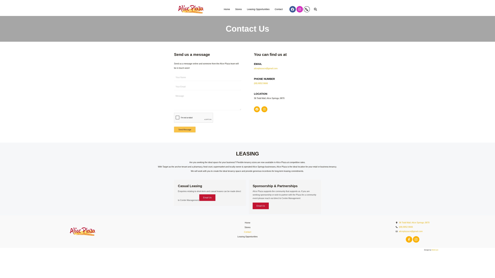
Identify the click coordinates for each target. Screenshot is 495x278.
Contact (279, 9)
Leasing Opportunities (258, 9)
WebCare (435, 250)
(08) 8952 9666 (261, 83)
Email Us (207, 198)
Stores (238, 9)
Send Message (184, 129)
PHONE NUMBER (264, 78)
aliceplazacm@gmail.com (266, 68)
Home (227, 9)
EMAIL (258, 64)
